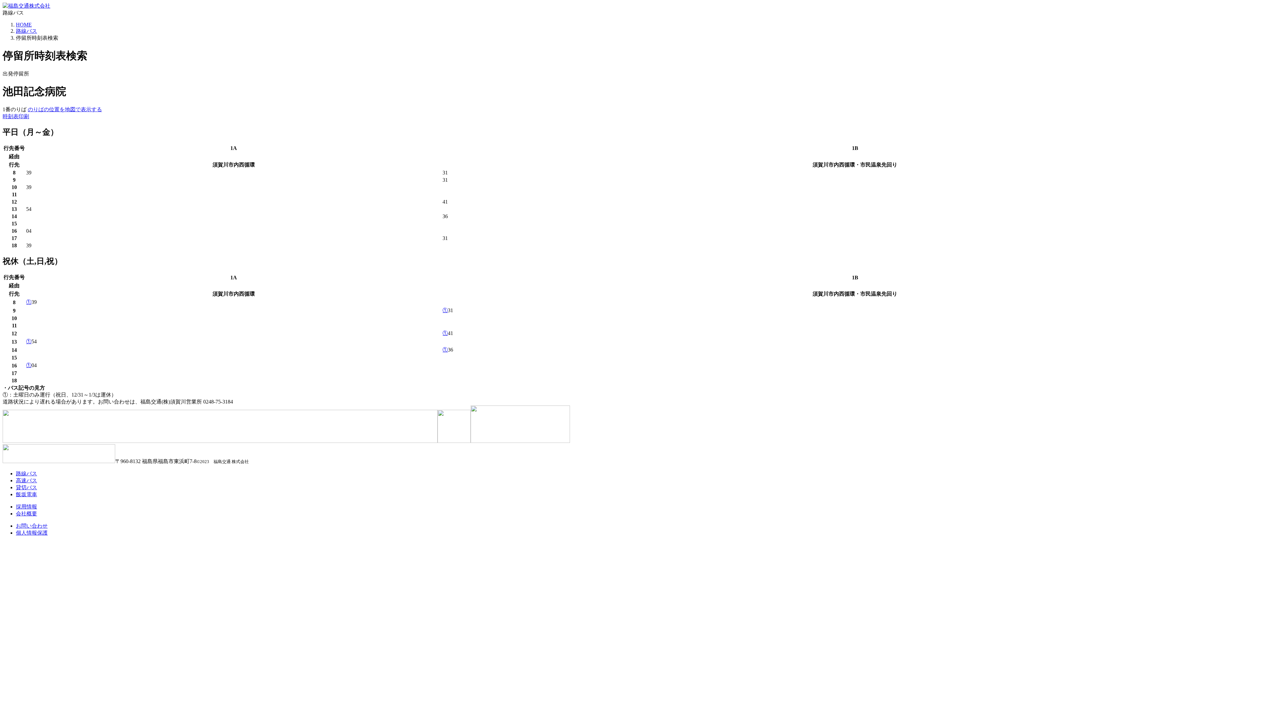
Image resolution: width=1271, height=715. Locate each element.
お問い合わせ (32, 526)
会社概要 (26, 513)
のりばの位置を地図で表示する (65, 109)
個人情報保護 (32, 533)
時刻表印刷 (16, 116)
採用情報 (26, 506)
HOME (24, 24)
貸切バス (26, 487)
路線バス (26, 31)
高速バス (26, 480)
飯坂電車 (26, 494)
